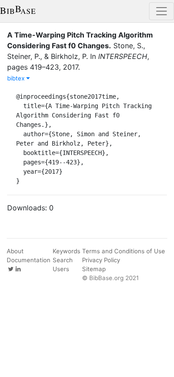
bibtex (16, 78)
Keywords (66, 251)
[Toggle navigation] (161, 11)
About (15, 251)
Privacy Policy (101, 260)
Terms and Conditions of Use (123, 251)
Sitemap (94, 268)
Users (61, 268)
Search (63, 260)
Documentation (28, 260)
